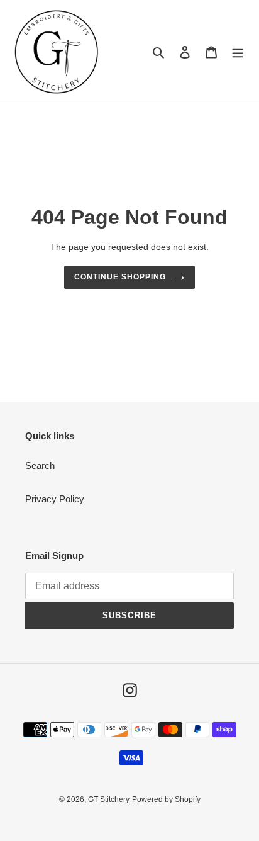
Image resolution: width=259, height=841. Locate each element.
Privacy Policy (54, 499)
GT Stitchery (109, 799)
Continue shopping (120, 277)
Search (40, 465)
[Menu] (237, 51)
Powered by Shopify (166, 799)
